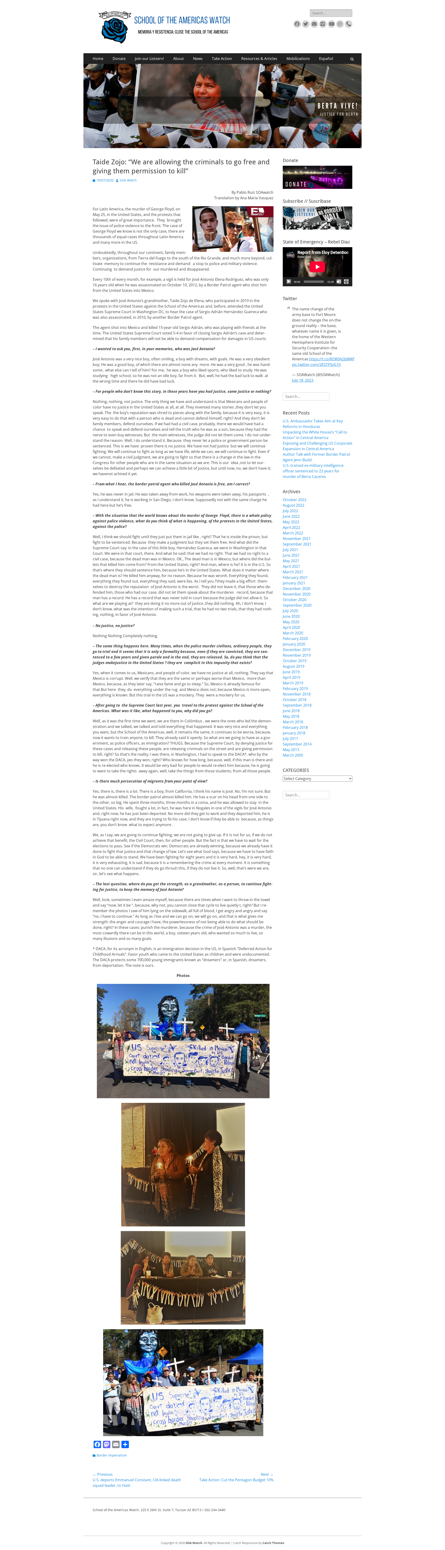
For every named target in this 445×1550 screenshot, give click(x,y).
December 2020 (296, 588)
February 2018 (295, 727)
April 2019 (291, 677)
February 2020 (295, 638)
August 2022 (293, 505)
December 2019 (296, 649)
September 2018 (297, 705)
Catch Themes (273, 1543)
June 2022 (291, 516)
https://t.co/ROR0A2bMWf (331, 359)
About (178, 58)
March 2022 (293, 533)
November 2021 (297, 538)
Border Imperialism (112, 1455)
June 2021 (291, 555)
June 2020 (291, 616)
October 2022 (294, 499)
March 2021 (293, 571)
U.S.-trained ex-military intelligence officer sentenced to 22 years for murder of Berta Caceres (313, 471)
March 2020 (293, 633)
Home (98, 58)
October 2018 (294, 699)
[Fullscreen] (346, 281)
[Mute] (339, 281)
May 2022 (291, 521)
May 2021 (291, 560)
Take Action (222, 58)
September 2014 (297, 744)
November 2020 (297, 594)
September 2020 (297, 605)
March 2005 (293, 755)
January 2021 (294, 583)
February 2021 (295, 577)
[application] (317, 266)
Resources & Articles (259, 58)
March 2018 (293, 721)
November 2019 (297, 655)
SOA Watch (128, 180)
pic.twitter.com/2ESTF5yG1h (316, 364)
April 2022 (291, 527)
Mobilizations (298, 58)
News (198, 58)
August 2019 (293, 666)
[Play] (288, 281)
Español (326, 58)
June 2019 (291, 671)
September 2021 (297, 544)
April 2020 (291, 627)
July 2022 (290, 510)
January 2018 (294, 733)
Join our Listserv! (149, 58)
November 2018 (297, 694)
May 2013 (291, 749)
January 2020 (294, 644)
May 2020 (291, 621)
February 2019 (295, 688)
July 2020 (290, 610)
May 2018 (291, 716)
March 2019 (293, 683)
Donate (119, 58)
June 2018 (291, 710)
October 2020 (294, 599)
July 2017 (290, 738)
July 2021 (290, 549)
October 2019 (294, 660)
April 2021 (291, 566)
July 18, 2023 (302, 380)
